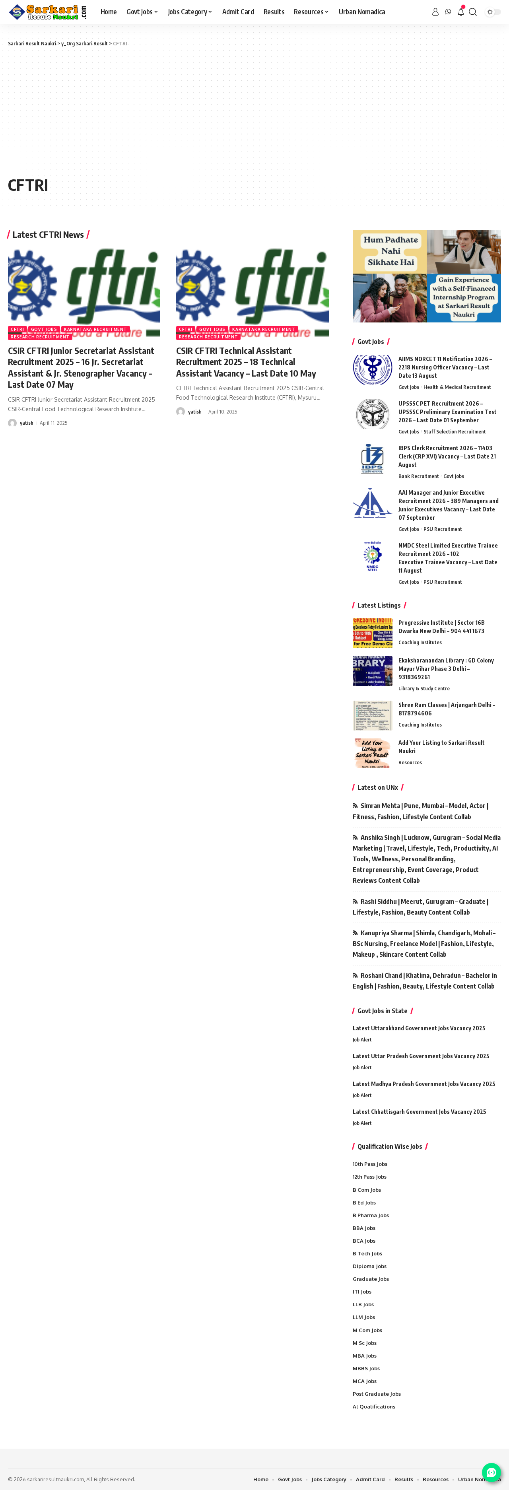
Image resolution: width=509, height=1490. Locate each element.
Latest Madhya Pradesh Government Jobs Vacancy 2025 (424, 1083)
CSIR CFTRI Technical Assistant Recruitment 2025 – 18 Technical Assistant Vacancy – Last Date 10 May (246, 362)
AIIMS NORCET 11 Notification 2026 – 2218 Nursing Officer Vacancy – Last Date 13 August (445, 367)
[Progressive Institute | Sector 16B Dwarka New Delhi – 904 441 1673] (372, 633)
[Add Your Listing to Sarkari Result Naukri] (372, 753)
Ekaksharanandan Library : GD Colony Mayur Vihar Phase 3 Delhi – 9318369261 (446, 668)
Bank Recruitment (418, 476)
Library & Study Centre (424, 688)
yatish (26, 423)
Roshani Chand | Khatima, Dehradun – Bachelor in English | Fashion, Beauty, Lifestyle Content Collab (425, 980)
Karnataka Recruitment (95, 329)
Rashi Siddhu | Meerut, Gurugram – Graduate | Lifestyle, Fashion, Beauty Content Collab (420, 906)
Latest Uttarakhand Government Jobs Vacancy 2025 (419, 1028)
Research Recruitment (40, 336)
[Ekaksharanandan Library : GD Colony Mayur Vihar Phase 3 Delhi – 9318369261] (372, 671)
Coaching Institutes (420, 642)
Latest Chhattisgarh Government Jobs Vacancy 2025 (419, 1111)
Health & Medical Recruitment (457, 387)
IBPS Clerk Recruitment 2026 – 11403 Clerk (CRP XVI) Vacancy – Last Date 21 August (447, 456)
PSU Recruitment (443, 529)
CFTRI (17, 329)
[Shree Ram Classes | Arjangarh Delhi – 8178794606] (372, 715)
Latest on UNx (377, 787)
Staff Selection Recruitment (455, 431)
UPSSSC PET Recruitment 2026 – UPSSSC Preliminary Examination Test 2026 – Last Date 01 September (447, 411)
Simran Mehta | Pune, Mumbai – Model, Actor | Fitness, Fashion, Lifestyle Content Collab (420, 811)
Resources (410, 762)
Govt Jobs (44, 329)
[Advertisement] (254, 111)
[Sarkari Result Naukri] (48, 12)
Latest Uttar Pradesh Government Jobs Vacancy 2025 (421, 1056)
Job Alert (362, 1039)
